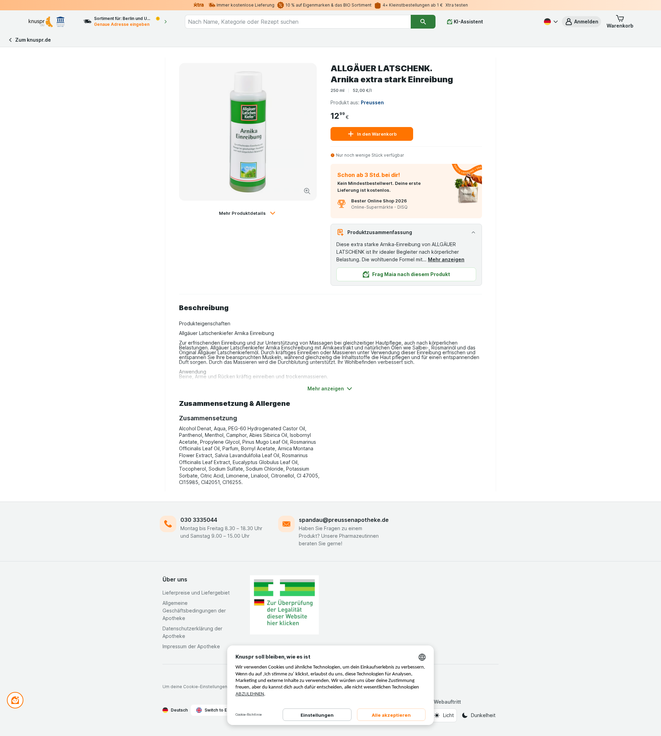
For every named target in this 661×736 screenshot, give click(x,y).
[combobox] (298, 22)
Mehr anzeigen (446, 259)
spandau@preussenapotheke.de (344, 519)
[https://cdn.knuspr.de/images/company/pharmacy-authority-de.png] (284, 604)
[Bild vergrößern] (307, 191)
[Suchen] (423, 22)
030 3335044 (198, 519)
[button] (581, 21)
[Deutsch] (550, 22)
